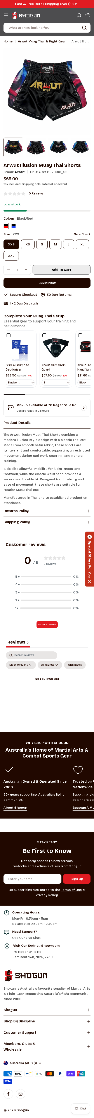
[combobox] (47, 28)
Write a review (47, 624)
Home (8, 41)
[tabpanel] (47, 688)
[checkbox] (75, 665)
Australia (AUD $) (23, 1063)
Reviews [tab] (18, 642)
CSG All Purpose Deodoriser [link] (17, 367)
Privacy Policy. (47, 895)
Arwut (20, 172)
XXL (11, 256)
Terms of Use (71, 890)
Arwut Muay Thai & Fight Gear (42, 41)
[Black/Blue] (13, 226)
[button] (83, 347)
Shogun (23, 1110)
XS (28, 244)
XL (82, 244)
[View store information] (84, 408)
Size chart (82, 234)
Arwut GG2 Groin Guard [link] (54, 367)
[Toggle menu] (6, 15)
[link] (20, 346)
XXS (11, 244)
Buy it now (47, 283)
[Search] (84, 27)
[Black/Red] (5, 226)
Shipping (28, 184)
